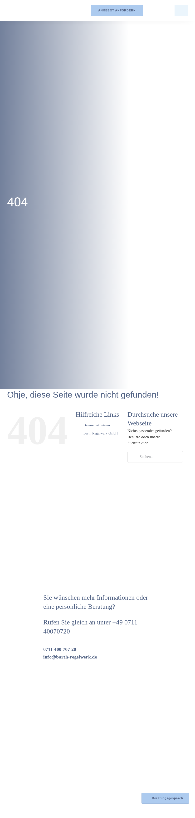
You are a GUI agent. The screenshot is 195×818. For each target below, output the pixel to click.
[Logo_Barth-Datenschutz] (33, 10)
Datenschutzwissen (96, 425)
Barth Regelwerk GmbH (100, 433)
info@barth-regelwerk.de (70, 656)
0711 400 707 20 (59, 649)
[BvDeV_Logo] (78, 746)
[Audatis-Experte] (43, 776)
